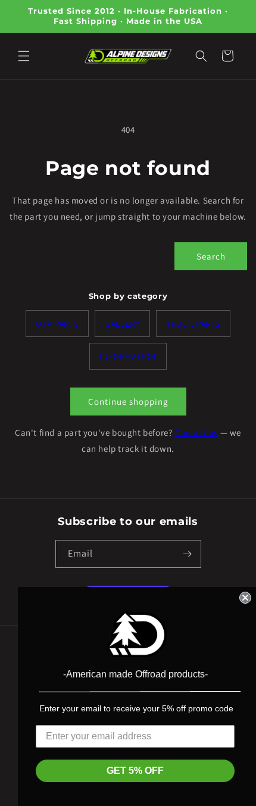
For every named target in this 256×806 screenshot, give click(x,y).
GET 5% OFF (135, 771)
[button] (24, 56)
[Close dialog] (245, 598)
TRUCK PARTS (193, 323)
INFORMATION (128, 356)
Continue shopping (128, 401)
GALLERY (122, 323)
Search (211, 256)
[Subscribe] (187, 554)
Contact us (196, 432)
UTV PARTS (57, 323)
